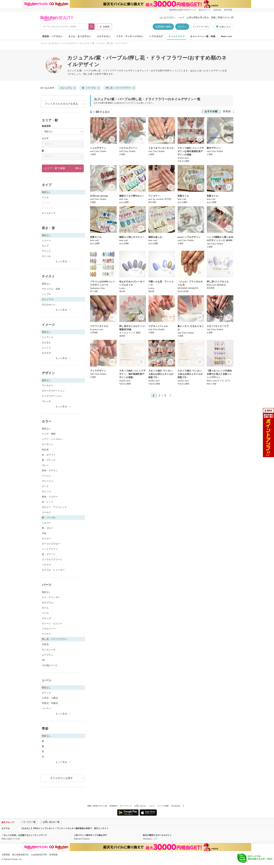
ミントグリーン (50, 549)
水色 (44, 533)
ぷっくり (46, 347)
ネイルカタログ (177, 36)
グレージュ (47, 481)
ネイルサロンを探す (61, 778)
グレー (45, 465)
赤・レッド (47, 502)
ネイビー (46, 538)
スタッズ (46, 618)
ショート (46, 240)
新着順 (227, 111)
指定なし (46, 283)
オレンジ (46, 491)
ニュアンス (47, 337)
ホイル (45, 607)
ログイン (182, 26)
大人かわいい (49, 304)
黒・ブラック (49, 460)
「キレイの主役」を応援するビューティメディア (24, 835)
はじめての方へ (167, 17)
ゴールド (46, 512)
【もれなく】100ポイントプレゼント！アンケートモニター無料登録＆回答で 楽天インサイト (64, 828)
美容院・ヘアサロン (52, 36)
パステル (46, 564)
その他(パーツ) (49, 665)
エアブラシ (47, 655)
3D (43, 660)
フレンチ (46, 401)
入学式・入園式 (50, 698)
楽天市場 (228, 10)
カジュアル (84, 43)
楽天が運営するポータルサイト (157, 835)
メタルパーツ (49, 628)
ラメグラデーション (52, 396)
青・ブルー (47, 528)
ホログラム (47, 602)
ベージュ (46, 475)
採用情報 (53, 854)
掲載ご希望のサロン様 (222, 17)
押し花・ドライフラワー (118, 88)
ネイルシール (49, 649)
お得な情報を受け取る (198, 17)
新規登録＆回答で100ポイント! (182, 10)
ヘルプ (181, 17)
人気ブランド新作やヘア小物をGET (90, 835)
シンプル (46, 294)
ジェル (45, 197)
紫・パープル (98, 43)
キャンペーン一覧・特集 (202, 36)
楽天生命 (217, 10)
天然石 (45, 644)
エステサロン (104, 36)
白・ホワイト (49, 455)
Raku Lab (226, 36)
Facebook (175, 806)
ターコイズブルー (51, 543)
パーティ (46, 708)
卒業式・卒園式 (50, 703)
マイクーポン (203, 26)
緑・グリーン (49, 554)
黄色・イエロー (50, 496)
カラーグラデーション (53, 390)
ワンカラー (47, 385)
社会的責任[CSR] (39, 854)
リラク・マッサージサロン (130, 36)
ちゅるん (46, 342)
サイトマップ (126, 806)
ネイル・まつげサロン (79, 36)
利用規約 (113, 806)
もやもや (46, 353)
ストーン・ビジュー (52, 623)
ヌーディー (47, 444)
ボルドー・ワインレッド (54, 507)
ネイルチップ (49, 213)
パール (45, 613)
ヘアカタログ (156, 36)
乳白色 (45, 449)
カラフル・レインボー (53, 570)
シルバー (46, 523)
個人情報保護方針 (20, 854)
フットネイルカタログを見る (61, 103)
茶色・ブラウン (50, 470)
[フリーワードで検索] (91, 26)
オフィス (46, 692)
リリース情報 (163, 806)
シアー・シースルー (52, 439)
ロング (45, 245)
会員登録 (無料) (163, 26)
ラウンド (46, 251)
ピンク (45, 486)
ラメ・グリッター (51, 597)
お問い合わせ (140, 806)
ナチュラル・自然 (51, 289)
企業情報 (6, 854)
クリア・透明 (49, 434)
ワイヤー (46, 634)
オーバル (46, 256)
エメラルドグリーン (52, 559)
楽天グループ (204, 10)
